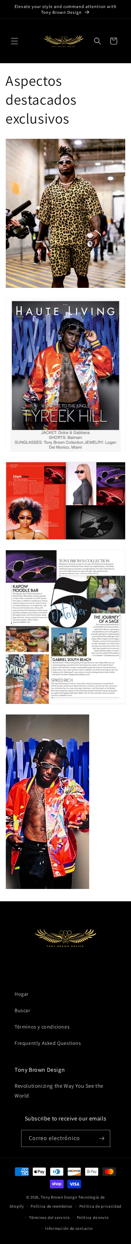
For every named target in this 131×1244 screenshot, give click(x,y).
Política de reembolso (51, 1206)
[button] (15, 41)
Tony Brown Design (59, 1197)
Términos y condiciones (42, 1026)
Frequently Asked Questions (48, 1043)
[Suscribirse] (102, 1138)
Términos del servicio (49, 1217)
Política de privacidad (100, 1206)
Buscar (23, 1010)
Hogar (22, 994)
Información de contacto (68, 1228)
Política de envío (93, 1217)
